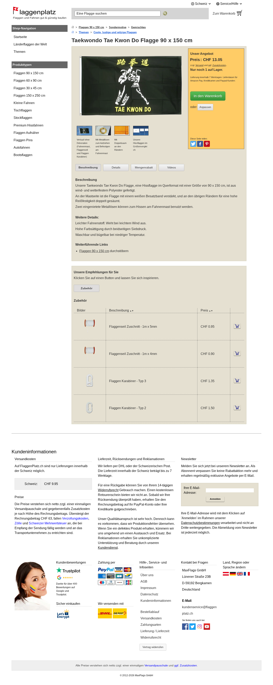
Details (116, 167)
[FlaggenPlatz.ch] (40, 13)
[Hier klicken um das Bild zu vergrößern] (131, 123)
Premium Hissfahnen (28, 125)
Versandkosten (151, 618)
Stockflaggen (23, 117)
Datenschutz (149, 594)
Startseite (20, 37)
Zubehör (86, 288)
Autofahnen (22, 147)
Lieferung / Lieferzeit (154, 631)
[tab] (88, 167)
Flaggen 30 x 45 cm (28, 88)
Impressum (148, 588)
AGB (143, 581)
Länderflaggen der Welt (30, 44)
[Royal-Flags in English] (240, 575)
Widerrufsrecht (150, 637)
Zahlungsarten (150, 624)
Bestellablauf (149, 612)
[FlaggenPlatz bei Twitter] (192, 628)
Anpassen (205, 107)
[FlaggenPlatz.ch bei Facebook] (185, 628)
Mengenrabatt (144, 167)
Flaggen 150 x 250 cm (29, 95)
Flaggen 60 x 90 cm (28, 80)
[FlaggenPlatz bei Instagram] (199, 628)
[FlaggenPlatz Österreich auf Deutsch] (226, 575)
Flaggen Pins (23, 140)
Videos (171, 167)
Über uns (146, 575)
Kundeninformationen (155, 600)
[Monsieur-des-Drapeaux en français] (247, 575)
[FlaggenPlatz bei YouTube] (207, 628)
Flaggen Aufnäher (26, 132)
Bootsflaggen (23, 155)
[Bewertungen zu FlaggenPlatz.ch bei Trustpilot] (68, 572)
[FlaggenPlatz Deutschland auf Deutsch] (233, 575)
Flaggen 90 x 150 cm (28, 73)
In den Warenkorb (208, 96)
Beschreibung (88, 167)
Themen (19, 51)
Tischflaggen (23, 110)
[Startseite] (73, 27)
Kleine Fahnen (24, 103)
